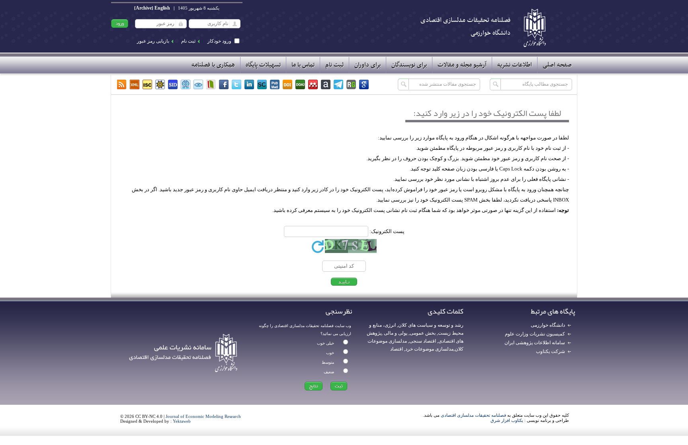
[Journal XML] (134, 84)
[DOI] (287, 84)
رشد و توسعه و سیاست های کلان (430, 325)
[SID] (173, 84)
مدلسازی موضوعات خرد (429, 349)
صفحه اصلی (557, 65)
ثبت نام (188, 41)
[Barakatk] (185, 84)
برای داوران (367, 65)
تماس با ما (303, 65)
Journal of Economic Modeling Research (203, 416)
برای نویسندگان (409, 65)
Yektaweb (182, 421)
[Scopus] (262, 84)
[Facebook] (224, 84)
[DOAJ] (300, 84)
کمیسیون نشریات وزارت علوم (535, 334)
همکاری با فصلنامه (213, 65)
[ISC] (147, 84)
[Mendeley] (313, 84)
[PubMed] (275, 84)
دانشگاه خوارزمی (548, 325)
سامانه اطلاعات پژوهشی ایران (534, 342)
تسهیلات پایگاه (263, 65)
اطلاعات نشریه (514, 65)
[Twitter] (236, 84)
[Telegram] (338, 84)
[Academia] (325, 84)
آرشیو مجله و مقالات (462, 65)
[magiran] (211, 84)
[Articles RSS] (122, 84)
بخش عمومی (423, 333)
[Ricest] (160, 84)
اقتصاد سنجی (422, 341)
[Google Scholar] (364, 84)
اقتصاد (396, 349)
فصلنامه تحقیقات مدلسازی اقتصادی (473, 415)
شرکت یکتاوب (550, 351)
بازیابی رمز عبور (153, 41)
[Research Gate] (351, 84)
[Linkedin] (249, 84)
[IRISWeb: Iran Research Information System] (198, 84)
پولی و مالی (395, 333)
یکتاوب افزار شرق (507, 420)
